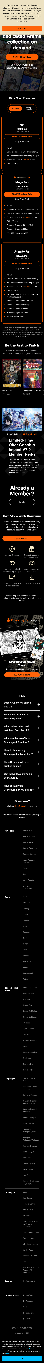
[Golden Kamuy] (11, 377)
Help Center (19, 806)
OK (22, 1358)
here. (8, 1353)
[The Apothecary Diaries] (32, 377)
